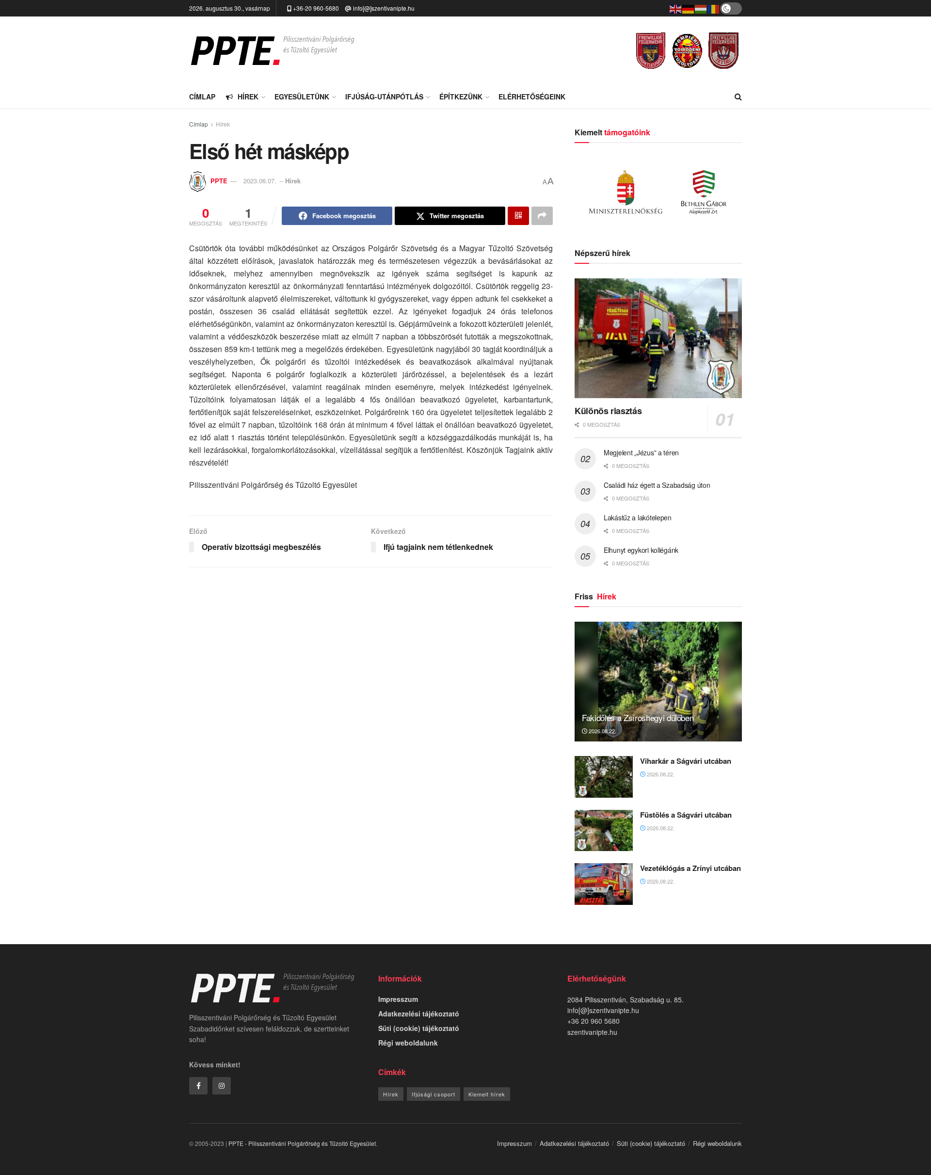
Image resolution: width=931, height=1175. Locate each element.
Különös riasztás (608, 410)
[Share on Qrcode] (518, 216)
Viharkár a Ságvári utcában (685, 761)
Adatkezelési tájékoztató (418, 1013)
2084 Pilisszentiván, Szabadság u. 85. (625, 999)
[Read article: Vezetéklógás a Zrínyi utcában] (604, 884)
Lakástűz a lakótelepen (638, 517)
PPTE (218, 180)
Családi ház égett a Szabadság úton (657, 485)
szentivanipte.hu (592, 1032)
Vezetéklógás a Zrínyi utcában (690, 868)
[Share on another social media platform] (542, 216)
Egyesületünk (301, 96)
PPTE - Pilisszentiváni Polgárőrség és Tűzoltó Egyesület (302, 1143)
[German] (688, 8)
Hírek (248, 96)
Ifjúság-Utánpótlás (384, 96)
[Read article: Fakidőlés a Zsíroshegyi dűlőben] (658, 681)
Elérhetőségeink (531, 96)
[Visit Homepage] (272, 50)
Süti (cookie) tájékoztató (418, 1028)
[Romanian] (713, 8)
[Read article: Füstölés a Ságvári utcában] (604, 831)
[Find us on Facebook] (198, 1086)
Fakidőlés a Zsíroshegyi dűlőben (637, 717)
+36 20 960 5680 (593, 1021)
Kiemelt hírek (486, 1094)
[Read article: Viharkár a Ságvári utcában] (604, 777)
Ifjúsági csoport (433, 1094)
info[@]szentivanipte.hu (384, 8)
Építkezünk (460, 96)
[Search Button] (738, 96)
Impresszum (398, 999)
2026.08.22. (601, 731)
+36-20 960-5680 (316, 8)
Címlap (202, 96)
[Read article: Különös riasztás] (658, 338)
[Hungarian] (701, 8)
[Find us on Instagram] (221, 1086)
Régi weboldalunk (408, 1042)
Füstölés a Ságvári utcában (686, 814)
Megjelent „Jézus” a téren (641, 452)
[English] (676, 8)
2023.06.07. (259, 180)
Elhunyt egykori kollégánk (641, 550)
